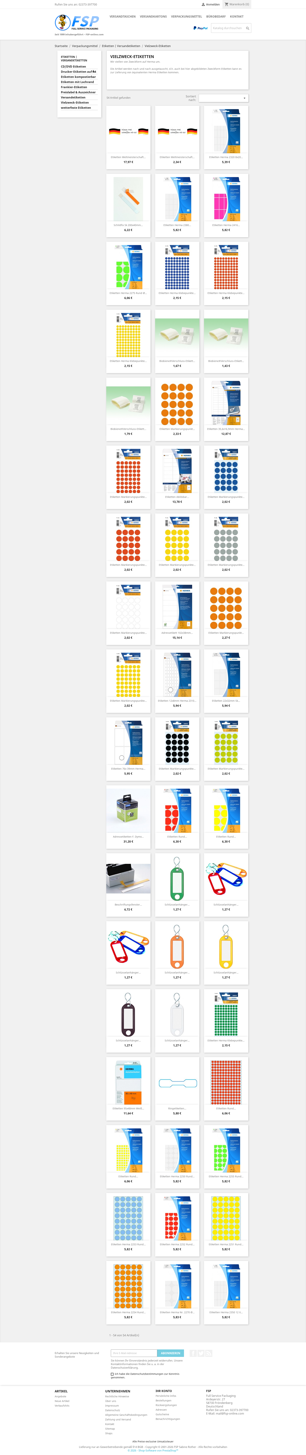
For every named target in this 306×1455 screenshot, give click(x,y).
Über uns (110, 1401)
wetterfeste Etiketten (76, 108)
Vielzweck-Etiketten (75, 102)
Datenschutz (112, 1410)
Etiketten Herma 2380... (177, 225)
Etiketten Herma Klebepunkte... (177, 293)
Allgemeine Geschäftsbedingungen (126, 1415)
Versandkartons (153, 16)
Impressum (112, 1405)
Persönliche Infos (166, 1396)
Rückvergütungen (166, 1405)
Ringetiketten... (177, 1108)
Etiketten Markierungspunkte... (128, 497)
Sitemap (110, 1428)
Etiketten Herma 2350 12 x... (226, 1312)
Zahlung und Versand (118, 1419)
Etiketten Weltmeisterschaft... (128, 157)
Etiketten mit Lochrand (77, 82)
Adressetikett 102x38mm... (177, 632)
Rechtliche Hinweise (117, 1396)
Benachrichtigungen (168, 1419)
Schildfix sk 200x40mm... (128, 225)
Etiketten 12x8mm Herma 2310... (177, 700)
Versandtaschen (123, 16)
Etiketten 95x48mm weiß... (128, 1108)
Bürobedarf (216, 16)
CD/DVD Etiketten (73, 66)
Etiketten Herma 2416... (226, 225)
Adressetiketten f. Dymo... (128, 836)
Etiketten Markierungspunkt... (177, 429)
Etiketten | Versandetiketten (74, 58)
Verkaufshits (62, 1405)
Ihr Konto (164, 1391)
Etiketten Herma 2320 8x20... (226, 157)
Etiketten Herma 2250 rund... (177, 1176)
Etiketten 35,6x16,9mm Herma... (226, 429)
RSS (208, 1353)
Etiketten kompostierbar (78, 77)
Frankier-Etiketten (74, 87)
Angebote (60, 1396)
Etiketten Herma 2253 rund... (128, 1244)
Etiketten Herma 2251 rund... (226, 1244)
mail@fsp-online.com (230, 1413)
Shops (108, 1433)
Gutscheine (162, 1414)
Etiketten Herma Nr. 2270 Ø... (177, 1312)
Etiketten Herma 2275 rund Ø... (128, 293)
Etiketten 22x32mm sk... (226, 700)
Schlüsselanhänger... (177, 904)
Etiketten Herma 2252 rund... (177, 1244)
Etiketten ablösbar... (177, 497)
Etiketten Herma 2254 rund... (128, 1312)
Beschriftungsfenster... (128, 904)
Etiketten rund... (177, 836)
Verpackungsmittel (186, 16)
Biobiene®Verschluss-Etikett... (177, 361)
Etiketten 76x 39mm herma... (128, 768)
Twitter (201, 1353)
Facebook (193, 1353)
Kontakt (236, 16)
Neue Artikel (62, 1401)
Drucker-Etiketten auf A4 (78, 72)
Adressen (161, 1409)
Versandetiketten (73, 97)
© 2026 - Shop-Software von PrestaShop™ (153, 1450)
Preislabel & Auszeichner (78, 92)
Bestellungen (163, 1400)
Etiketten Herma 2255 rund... (226, 1176)
